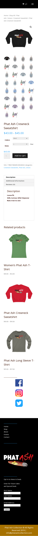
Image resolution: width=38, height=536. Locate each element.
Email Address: (9, 503)
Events (6, 434)
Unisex (10, 18)
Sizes (7, 146)
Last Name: (8, 496)
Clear (31, 144)
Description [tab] (10, 177)
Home (6, 15)
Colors (7, 140)
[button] (31, 27)
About (6, 432)
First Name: (8, 490)
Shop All (12, 15)
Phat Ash (22, 168)
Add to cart (20, 155)
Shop (5, 429)
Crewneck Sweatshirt (21, 18)
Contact (6, 437)
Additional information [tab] (15, 181)
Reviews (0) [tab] (10, 184)
